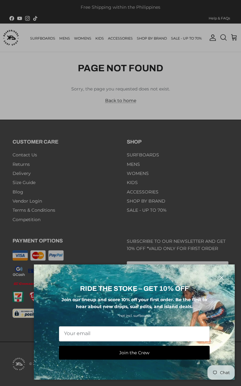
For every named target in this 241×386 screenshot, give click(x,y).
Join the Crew (134, 353)
